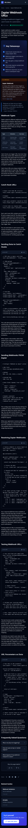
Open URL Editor (12, 821)
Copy (24, 252)
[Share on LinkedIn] (9, 777)
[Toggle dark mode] (25, 2)
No (18, 768)
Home (2, 8)
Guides (7, 8)
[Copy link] (18, 777)
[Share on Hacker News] (15, 777)
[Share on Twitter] (6, 777)
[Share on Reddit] (12, 777)
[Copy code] (24, 190)
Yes (12, 768)
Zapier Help (9, 98)
